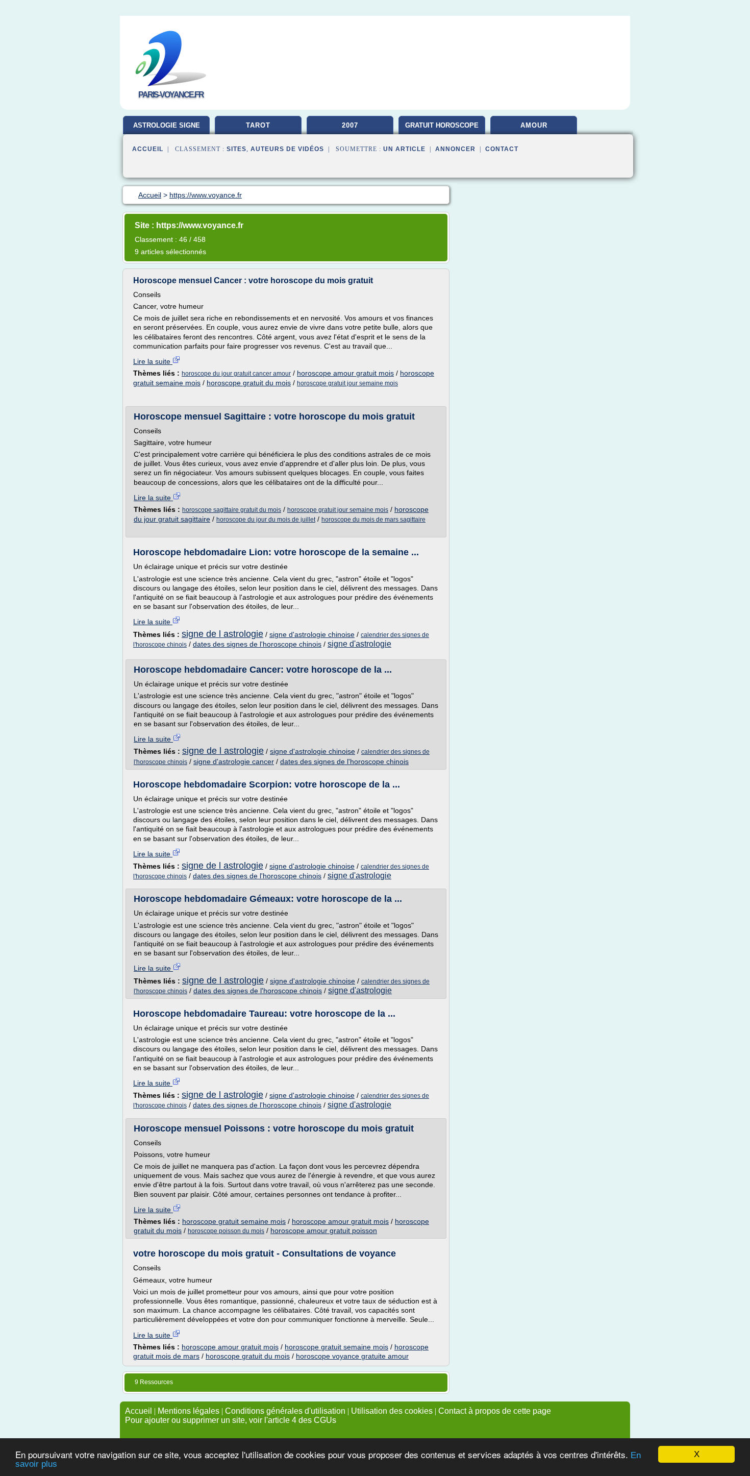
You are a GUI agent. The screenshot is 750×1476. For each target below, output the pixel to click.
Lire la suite (152, 361)
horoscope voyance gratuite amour (352, 1356)
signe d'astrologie (359, 643)
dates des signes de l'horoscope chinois (257, 644)
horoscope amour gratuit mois (345, 373)
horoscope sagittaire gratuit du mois (231, 509)
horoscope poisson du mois (226, 1231)
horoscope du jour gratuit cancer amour (236, 373)
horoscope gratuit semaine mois (234, 1221)
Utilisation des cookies (392, 1411)
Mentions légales (188, 1411)
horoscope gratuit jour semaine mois (347, 383)
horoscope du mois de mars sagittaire (373, 519)
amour (533, 125)
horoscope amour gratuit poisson (323, 1230)
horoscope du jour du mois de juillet (265, 519)
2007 (350, 125)
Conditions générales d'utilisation (285, 1411)
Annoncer (455, 149)
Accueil (147, 149)
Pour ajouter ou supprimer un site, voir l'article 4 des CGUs (230, 1420)
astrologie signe (166, 125)
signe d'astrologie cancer (233, 761)
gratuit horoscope (442, 125)
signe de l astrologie (222, 634)
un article (404, 149)
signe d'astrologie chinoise (312, 634)
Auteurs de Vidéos (287, 149)
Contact (501, 149)
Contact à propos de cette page (494, 1411)
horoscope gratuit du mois (249, 383)
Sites (236, 149)
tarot (258, 125)
